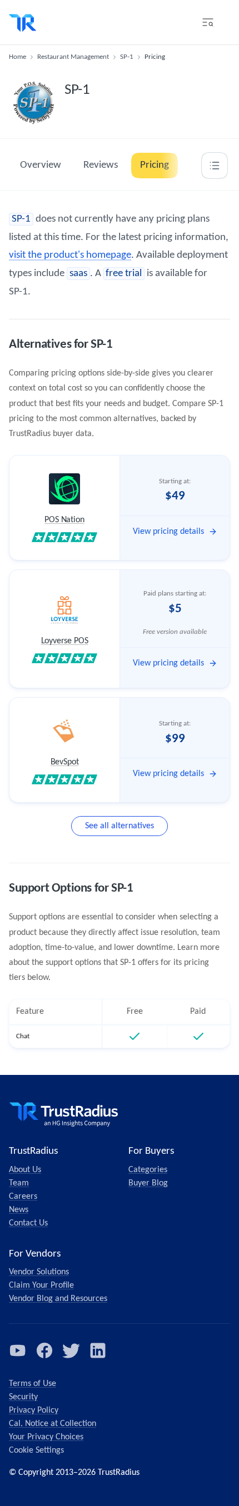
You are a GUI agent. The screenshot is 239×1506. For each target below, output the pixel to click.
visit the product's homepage (70, 255)
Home (17, 57)
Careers (23, 1196)
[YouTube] (18, 1350)
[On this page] (214, 165)
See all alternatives (119, 826)
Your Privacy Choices (46, 1437)
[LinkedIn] (98, 1350)
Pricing (154, 165)
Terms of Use (32, 1383)
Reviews (100, 165)
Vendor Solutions (39, 1272)
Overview (40, 165)
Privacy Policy (33, 1410)
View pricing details (168, 531)
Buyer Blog (148, 1183)
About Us (25, 1169)
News (18, 1209)
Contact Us (28, 1223)
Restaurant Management (73, 57)
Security (23, 1397)
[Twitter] (71, 1350)
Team (19, 1183)
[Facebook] (44, 1350)
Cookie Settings (36, 1450)
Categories (147, 1169)
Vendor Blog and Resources (58, 1298)
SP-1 (126, 57)
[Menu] (208, 22)
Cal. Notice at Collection (52, 1423)
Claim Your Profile (41, 1285)
